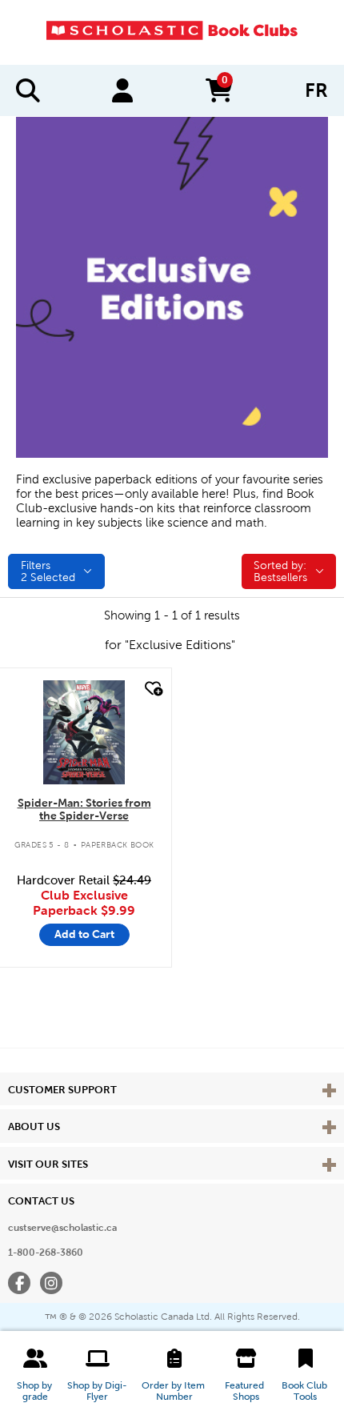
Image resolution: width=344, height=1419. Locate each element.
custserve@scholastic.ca (62, 1227)
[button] (35, 1375)
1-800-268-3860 (45, 1252)
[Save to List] (152, 688)
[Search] (28, 90)
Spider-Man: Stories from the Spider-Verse (84, 809)
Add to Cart (84, 934)
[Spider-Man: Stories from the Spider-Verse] (83, 732)
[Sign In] (122, 90)
